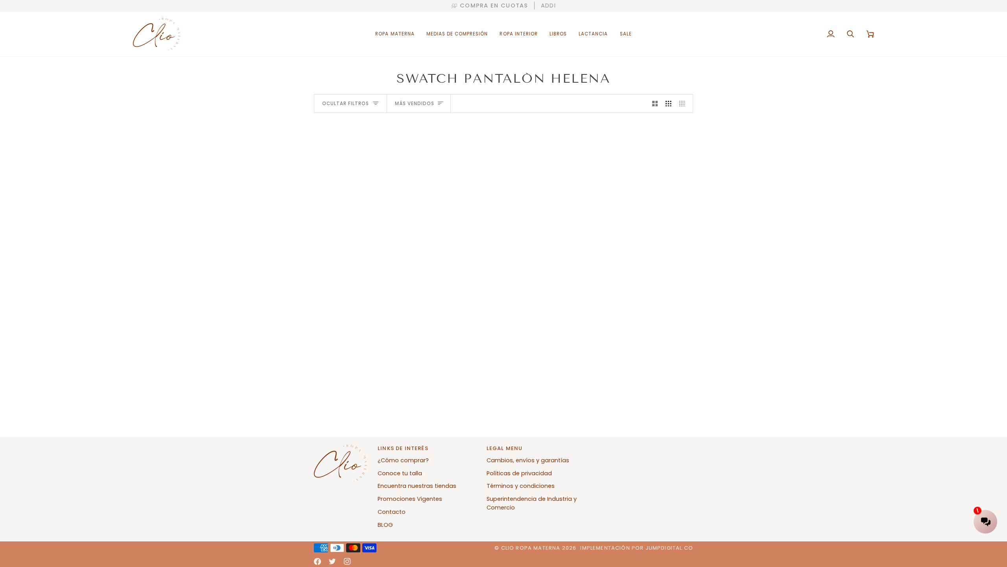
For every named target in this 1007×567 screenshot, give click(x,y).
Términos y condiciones (521, 486)
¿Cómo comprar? (403, 460)
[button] (394, 34)
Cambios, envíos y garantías (528, 460)
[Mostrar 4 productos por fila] (684, 103)
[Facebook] (317, 561)
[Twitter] (332, 561)
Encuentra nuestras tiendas (417, 486)
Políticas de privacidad (519, 473)
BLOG (385, 525)
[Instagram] (347, 561)
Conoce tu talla (400, 473)
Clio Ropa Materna (531, 548)
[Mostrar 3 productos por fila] (668, 103)
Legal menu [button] (505, 448)
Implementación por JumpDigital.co (636, 548)
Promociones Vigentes (410, 499)
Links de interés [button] (403, 448)
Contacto (392, 512)
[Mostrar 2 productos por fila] (655, 103)
